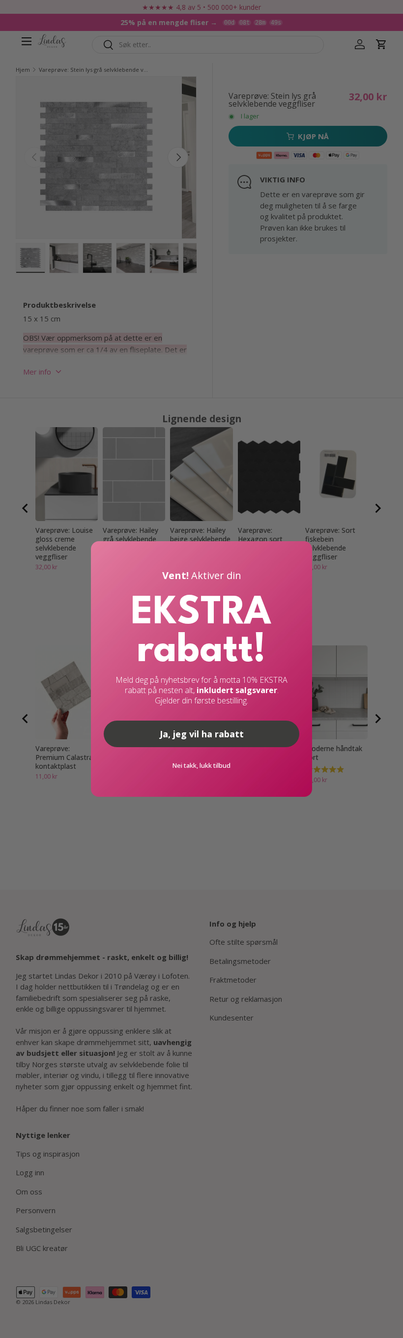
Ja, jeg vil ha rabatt (202, 734)
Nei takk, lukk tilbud (201, 765)
